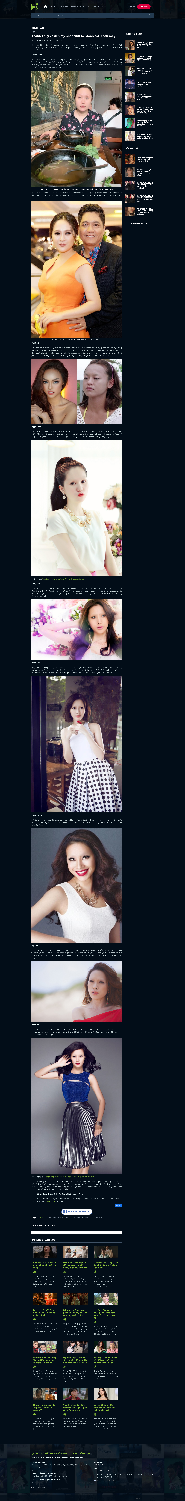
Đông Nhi (80, 1218)
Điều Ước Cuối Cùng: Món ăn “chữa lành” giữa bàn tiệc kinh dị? (106, 1265)
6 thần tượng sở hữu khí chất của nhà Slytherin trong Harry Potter (145, 123)
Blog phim (87, 6)
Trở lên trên (140, 1499)
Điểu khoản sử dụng (56, 1453)
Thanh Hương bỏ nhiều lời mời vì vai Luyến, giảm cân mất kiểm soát (75, 1407)
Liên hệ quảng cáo (80, 1453)
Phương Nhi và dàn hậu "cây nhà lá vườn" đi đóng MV (44, 1407)
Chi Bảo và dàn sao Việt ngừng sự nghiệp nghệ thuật (144, 84)
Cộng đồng (53, 6)
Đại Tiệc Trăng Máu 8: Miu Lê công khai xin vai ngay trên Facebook (145, 185)
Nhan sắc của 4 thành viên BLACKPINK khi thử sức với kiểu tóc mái (145, 97)
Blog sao (96, 6)
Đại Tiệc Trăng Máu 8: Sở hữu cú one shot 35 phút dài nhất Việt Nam (145, 198)
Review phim (64, 6)
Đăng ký (132, 6)
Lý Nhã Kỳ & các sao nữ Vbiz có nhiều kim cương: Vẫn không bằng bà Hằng (145, 110)
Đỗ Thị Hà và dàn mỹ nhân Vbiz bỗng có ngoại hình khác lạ (145, 58)
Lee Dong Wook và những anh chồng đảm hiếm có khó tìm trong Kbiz (104, 1314)
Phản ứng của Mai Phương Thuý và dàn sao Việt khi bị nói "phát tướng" (145, 71)
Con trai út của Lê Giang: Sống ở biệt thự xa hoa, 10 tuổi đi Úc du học (45, 1360)
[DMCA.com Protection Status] (105, 1481)
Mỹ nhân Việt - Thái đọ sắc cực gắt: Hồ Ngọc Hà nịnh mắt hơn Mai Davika (75, 1360)
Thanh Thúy (98, 1218)
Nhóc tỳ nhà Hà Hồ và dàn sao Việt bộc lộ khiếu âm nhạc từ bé (145, 136)
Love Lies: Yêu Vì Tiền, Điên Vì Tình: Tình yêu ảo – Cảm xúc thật (45, 1313)
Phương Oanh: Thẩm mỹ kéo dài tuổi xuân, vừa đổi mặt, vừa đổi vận (105, 1360)
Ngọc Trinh (88, 1218)
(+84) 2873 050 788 (38, 1487)
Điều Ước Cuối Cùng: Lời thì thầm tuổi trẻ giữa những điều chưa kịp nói (75, 1265)
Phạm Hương (51, 1218)
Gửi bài (118, 1205)
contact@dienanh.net (101, 1471)
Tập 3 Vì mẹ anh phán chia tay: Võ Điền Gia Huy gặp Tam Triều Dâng (145, 172)
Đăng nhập (144, 6)
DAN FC (42, 1217)
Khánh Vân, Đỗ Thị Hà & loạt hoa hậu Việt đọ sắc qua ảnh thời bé (145, 44)
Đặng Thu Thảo (63, 1218)
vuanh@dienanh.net (38, 1485)
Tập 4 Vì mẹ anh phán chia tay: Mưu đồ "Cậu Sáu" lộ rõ (145, 159)
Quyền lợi (36, 1453)
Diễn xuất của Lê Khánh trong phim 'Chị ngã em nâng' (44, 1265)
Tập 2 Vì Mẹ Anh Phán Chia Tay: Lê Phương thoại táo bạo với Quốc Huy (145, 211)
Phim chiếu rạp (75, 6)
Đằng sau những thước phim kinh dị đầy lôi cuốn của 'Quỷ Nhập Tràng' (75, 1313)
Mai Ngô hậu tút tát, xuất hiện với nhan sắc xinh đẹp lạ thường (104, 1407)
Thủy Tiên (72, 1218)
